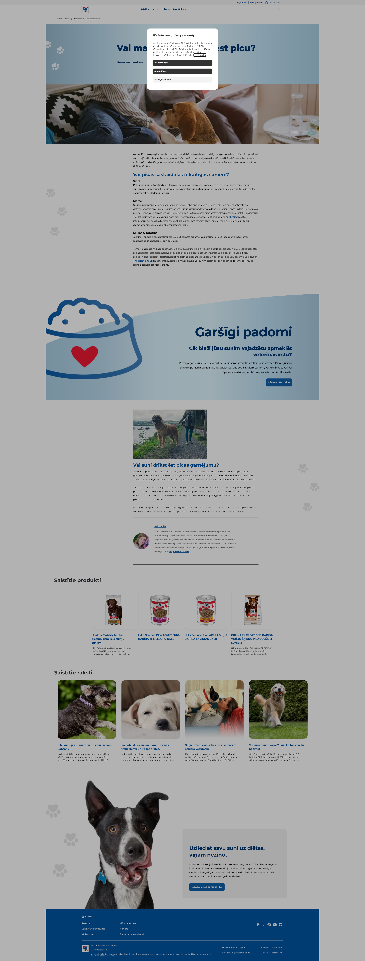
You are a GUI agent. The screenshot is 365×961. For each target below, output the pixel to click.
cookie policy (200, 55)
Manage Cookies (162, 80)
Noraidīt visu (160, 71)
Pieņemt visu (160, 63)
